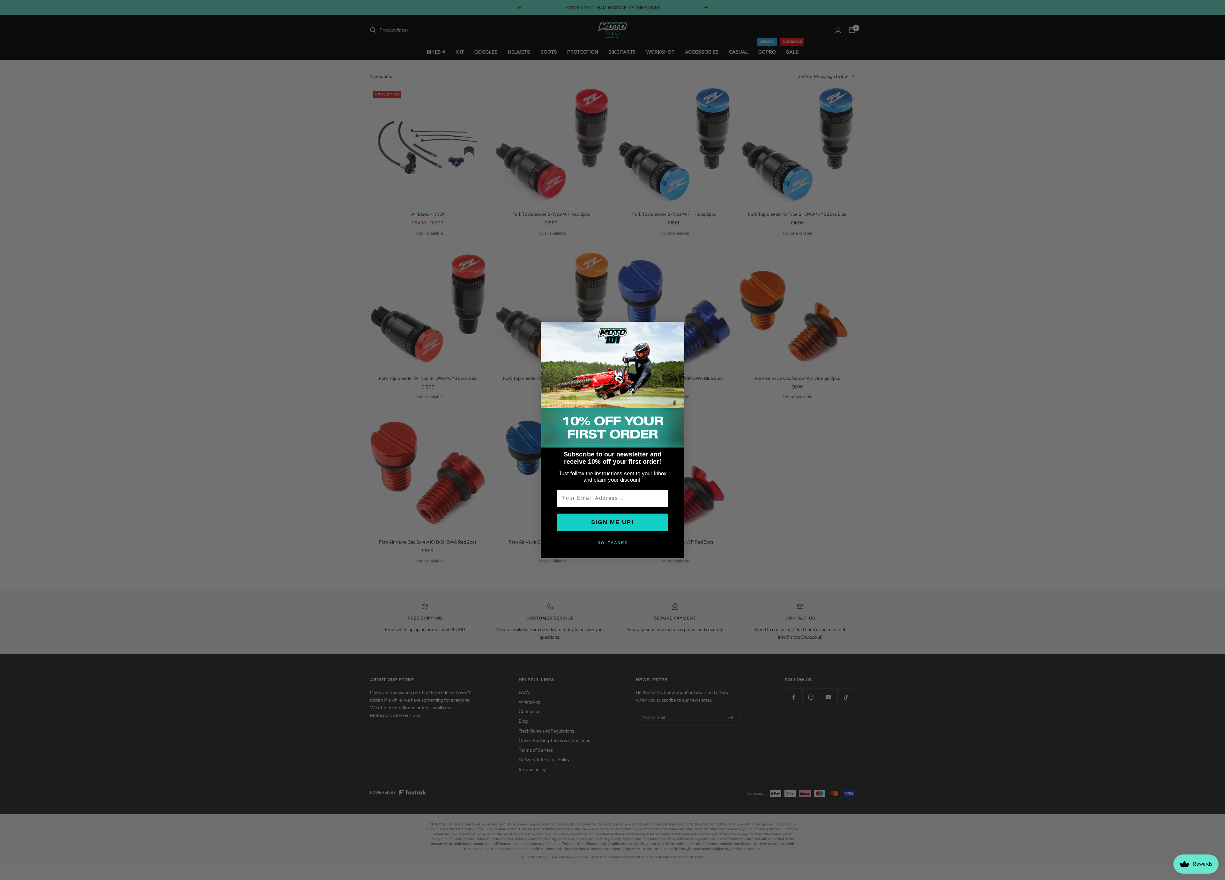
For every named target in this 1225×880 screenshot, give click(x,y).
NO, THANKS (613, 543)
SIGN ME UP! (612, 522)
